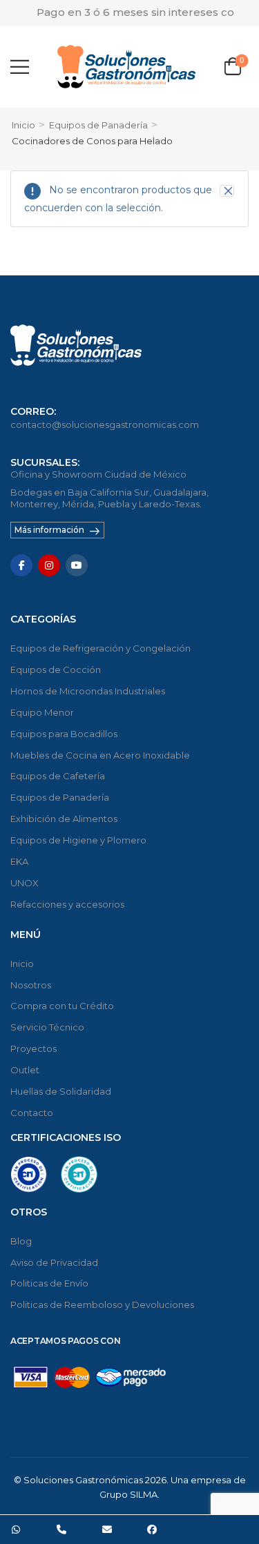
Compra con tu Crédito (62, 1005)
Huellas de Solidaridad (60, 1091)
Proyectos (33, 1048)
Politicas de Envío (49, 1283)
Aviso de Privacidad (54, 1262)
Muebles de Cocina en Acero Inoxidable (100, 755)
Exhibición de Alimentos (63, 818)
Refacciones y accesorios (67, 904)
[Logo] (126, 66)
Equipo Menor (42, 712)
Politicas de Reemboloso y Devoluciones (102, 1304)
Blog (21, 1241)
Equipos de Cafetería (57, 775)
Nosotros (30, 984)
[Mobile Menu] (19, 66)
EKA (19, 861)
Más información (49, 530)
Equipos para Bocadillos (63, 733)
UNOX (24, 882)
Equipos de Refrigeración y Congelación (100, 648)
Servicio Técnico (47, 1027)
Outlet (24, 1069)
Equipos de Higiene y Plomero (78, 840)
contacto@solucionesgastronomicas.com (104, 424)
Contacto (31, 1112)
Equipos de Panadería (98, 124)
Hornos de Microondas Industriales (87, 690)
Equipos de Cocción (55, 669)
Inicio (23, 124)
